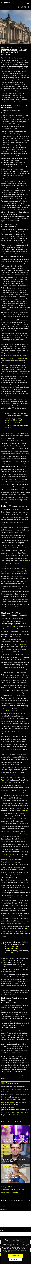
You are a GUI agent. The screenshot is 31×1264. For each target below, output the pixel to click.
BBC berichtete (8, 320)
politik (11, 1192)
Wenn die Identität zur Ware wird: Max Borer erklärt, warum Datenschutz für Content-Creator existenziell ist (14, 1178)
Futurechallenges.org (8, 1099)
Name (2, 1230)
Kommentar (4, 1209)
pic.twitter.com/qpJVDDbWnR (16, 948)
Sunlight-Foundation (7, 602)
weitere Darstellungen (22, 834)
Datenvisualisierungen (17, 1189)
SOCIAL (3, 47)
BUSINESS (5, 1166)
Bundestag (15, 1076)
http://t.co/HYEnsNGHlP (13, 422)
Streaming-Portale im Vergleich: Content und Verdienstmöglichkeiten (15, 1141)
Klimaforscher (25, 561)
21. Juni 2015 (9, 953)
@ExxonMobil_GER (12, 414)
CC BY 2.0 (9, 1078)
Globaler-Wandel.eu (7, 1102)
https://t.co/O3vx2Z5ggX (13, 420)
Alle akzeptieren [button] (15, 1256)
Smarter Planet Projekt (20, 644)
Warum (15, 626)
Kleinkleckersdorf (6, 254)
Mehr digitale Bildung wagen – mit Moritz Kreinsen (15, 1160)
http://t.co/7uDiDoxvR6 (13, 946)
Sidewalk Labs (5, 657)
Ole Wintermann (17, 47)
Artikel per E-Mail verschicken (10, 1187)
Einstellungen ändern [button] (15, 1259)
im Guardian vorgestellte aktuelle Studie (16, 358)
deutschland (5, 1192)
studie (16, 1192)
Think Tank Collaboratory (20, 1112)
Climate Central (7, 960)
